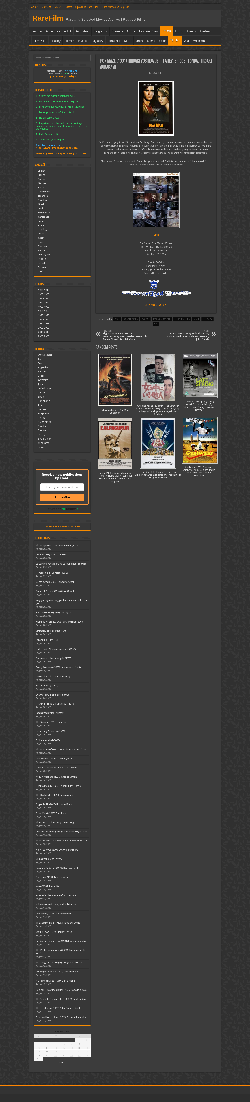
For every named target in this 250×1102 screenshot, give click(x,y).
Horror (69, 41)
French (41, 175)
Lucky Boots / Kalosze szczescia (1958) (56, 649)
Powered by (53, 508)
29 (79, 1055)
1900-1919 (43, 290)
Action (37, 31)
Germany (43, 380)
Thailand (42, 430)
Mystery (97, 41)
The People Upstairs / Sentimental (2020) (57, 545)
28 (71, 1055)
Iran (40, 405)
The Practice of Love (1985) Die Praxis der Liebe (61, 749)
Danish (41, 208)
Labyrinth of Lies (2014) (48, 640)
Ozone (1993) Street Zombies (51, 554)
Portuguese (44, 191)
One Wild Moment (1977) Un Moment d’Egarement (62, 831)
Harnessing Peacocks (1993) (50, 731)
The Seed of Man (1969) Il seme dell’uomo (58, 922)
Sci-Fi (128, 41)
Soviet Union (44, 438)
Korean (42, 250)
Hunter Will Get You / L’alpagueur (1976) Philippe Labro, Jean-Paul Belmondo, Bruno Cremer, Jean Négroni (115, 477)
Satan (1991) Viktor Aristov (49, 713)
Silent (151, 41)
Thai (40, 271)
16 (86, 1047)
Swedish (42, 200)
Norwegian (44, 254)
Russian (42, 258)
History (56, 41)
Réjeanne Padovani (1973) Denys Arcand (57, 868)
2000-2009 (43, 327)
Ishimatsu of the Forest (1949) (51, 630)
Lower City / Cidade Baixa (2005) (53, 676)
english (145, 319)
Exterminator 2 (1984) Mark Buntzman (115, 411)
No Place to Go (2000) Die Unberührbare (57, 849)
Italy (40, 359)
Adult (67, 31)
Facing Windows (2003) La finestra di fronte (58, 667)
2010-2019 (43, 332)
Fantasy (205, 31)
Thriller (175, 40)
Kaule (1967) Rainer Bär (48, 886)
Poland (41, 417)
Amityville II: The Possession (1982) (54, 758)
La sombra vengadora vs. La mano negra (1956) (61, 563)
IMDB (156, 235)
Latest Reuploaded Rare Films (81, 6)
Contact (46, 6)
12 (55, 1047)
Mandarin (43, 246)
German (42, 183)
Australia (42, 371)
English (41, 170)
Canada (42, 392)
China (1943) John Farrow (49, 859)
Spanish (42, 179)
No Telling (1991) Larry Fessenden (53, 877)
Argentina (43, 367)
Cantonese (43, 216)
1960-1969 (43, 311)
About (34, 6)
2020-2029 (43, 336)
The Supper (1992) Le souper (51, 722)
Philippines (43, 413)
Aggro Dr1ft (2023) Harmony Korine (54, 804)
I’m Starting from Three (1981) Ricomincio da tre (61, 941)
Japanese (43, 195)
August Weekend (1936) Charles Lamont (56, 776)
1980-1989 (43, 319)
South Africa (44, 422)
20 (64, 1051)
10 (38, 1047)
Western (199, 41)
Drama (166, 31)
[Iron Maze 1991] (155, 108)
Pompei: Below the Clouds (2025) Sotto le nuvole (61, 990)
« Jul (61, 1062)
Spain (41, 396)
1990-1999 (43, 323)
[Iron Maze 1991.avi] (155, 200)
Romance (113, 41)
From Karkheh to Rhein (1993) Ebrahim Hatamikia (61, 1017)
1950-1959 (43, 306)
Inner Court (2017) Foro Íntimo (52, 813)
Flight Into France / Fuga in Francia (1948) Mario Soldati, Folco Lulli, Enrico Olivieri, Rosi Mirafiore (125, 335)
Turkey (41, 434)
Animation (82, 31)
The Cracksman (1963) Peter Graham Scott (58, 1008)
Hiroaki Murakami (161, 319)
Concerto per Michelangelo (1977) (54, 658)
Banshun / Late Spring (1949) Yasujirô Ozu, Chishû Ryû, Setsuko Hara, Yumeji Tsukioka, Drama (199, 405)
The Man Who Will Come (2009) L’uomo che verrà (61, 840)
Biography (101, 31)
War (186, 41)
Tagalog (42, 229)
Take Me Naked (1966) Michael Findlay (56, 904)
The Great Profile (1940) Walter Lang (55, 822)
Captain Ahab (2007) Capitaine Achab (55, 582)
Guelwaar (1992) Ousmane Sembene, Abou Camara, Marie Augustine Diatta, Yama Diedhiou (199, 471)
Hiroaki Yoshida (182, 319)
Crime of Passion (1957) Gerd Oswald (55, 591)
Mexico (42, 409)
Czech (41, 237)
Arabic (41, 225)
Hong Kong (44, 401)
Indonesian (44, 212)
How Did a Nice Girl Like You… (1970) (55, 703)
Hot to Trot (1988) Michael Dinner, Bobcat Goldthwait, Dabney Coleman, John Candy (188, 335)
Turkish (42, 263)
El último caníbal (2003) (48, 740)
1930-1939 (43, 298)
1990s (116, 319)
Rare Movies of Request (115, 6)
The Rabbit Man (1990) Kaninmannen (55, 795)
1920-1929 (43, 294)
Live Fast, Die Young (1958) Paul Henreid (56, 767)
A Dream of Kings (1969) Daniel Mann (55, 980)
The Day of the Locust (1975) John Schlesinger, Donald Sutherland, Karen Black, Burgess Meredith (158, 475)
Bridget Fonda (131, 319)
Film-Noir (39, 41)
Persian (42, 267)
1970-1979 (43, 315)
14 (71, 1047)
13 (64, 1047)
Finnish (41, 221)
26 (55, 1055)
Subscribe (62, 497)
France (41, 363)
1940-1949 (43, 302)
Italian (41, 187)
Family (191, 31)
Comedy (117, 31)
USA (155, 324)
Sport (163, 41)
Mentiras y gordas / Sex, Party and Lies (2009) (59, 621)
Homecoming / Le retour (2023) (52, 572)
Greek (41, 204)
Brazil (41, 375)
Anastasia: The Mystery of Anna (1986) (56, 895)
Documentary (148, 31)
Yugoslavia (43, 443)
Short (139, 41)
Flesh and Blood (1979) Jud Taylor (53, 612)
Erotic (179, 31)
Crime (131, 31)
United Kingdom (46, 388)
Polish (41, 242)
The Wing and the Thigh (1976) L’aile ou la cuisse (61, 962)
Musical (83, 41)
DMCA (58, 6)
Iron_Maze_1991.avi (155, 304)
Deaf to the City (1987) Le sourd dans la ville (58, 786)
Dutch (41, 233)
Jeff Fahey (207, 319)
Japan (196, 319)
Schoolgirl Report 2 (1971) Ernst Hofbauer (57, 971)
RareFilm (48, 18)
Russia (41, 447)
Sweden (42, 426)
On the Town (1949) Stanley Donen (54, 931)
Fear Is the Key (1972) (47, 685)
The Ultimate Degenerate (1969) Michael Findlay (61, 999)
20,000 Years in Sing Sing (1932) (52, 694)
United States (45, 354)
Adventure (53, 31)
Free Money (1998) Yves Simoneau (54, 913)
